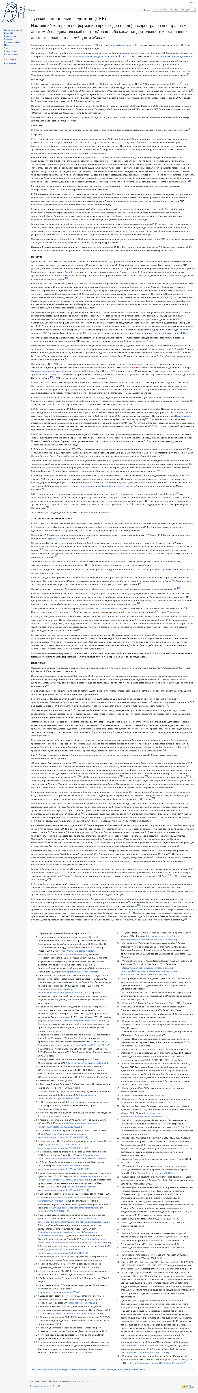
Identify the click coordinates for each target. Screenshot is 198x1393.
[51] (121, 776)
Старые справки (78, 1369)
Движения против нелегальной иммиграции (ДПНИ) (161, 333)
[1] (120, 56)
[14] (171, 348)
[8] (79, 97)
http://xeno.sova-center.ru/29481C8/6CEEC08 (143, 1345)
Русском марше (56, 538)
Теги (6, 48)
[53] (187, 776)
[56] (82, 813)
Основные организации (56, 1369)
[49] (188, 762)
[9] (189, 129)
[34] (41, 549)
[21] (136, 404)
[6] (181, 83)
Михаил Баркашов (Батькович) (106, 608)
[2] (47, 64)
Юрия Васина (163, 283)
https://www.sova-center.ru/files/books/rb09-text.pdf (75, 1313)
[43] (77, 656)
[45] (47, 685)
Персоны (8, 39)
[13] (66, 278)
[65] (129, 902)
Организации (10, 36)
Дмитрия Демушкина (182, 56)
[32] (140, 530)
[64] (49, 879)
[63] (169, 875)
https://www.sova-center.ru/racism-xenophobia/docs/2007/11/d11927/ (72, 1045)
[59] (45, 842)
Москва (93, 1369)
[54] (174, 787)
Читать (146, 10)
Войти (193, 3)
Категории (37, 1369)
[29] (177, 493)
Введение (8, 33)
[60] (169, 853)
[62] (71, 875)
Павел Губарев (91, 589)
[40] (185, 608)
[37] (139, 584)
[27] (158, 470)
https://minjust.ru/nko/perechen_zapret (77, 971)
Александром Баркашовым (117, 45)
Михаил (123, 53)
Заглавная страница (13, 30)
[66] (138, 905)
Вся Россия (124, 1369)
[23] (133, 422)
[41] (157, 611)
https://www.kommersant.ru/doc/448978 (58, 1292)
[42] (78, 630)
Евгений (134, 53)
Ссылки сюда (10, 63)
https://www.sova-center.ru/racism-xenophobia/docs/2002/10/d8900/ (72, 1020)
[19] (109, 377)
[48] (164, 750)
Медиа (7, 45)
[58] (44, 838)
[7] (192, 90)
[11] (189, 181)
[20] (52, 404)
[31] (47, 507)
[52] (146, 776)
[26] (52, 470)
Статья (31, 10)
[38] (178, 588)
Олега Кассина (111, 56)
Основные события (12, 42)
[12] (119, 242)
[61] (153, 857)
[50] (79, 776)
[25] (162, 455)
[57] (157, 817)
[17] (139, 374)
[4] (72, 64)
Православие (139, 1369)
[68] (185, 919)
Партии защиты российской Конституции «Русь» (104, 486)
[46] (166, 705)
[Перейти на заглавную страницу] (13, 12)
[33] (87, 538)
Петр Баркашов (163, 569)
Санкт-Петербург (107, 1369)
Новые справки (10, 51)
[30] (131, 504)
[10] (99, 149)
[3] (60, 64)
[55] (153, 798)
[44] (149, 656)
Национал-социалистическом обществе (51, 371)
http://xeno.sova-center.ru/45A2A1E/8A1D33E (143, 1352)
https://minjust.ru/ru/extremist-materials (86, 1063)
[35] (56, 556)
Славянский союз (162, 56)
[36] (172, 580)
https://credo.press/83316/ (159, 1173)
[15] (179, 352)
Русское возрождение (92, 56)
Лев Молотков (132, 367)
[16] (65, 359)
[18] (51, 377)
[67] (130, 912)
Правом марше (183, 416)
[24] (151, 425)
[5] (188, 74)
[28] (42, 489)
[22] (146, 419)
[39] (138, 603)
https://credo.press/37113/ (81, 1303)
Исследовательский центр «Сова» (43, 1386)
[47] (50, 735)
